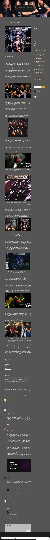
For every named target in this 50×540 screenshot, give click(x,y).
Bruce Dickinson (41, 55)
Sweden (43, 79)
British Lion (36, 55)
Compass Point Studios (38, 58)
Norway (41, 73)
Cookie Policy (15, 538)
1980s (37, 50)
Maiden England (40, 66)
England (44, 61)
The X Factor (24, 381)
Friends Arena (37, 62)
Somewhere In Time (36, 78)
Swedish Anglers (9, 399)
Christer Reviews (37, 57)
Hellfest (35, 64)
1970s (34, 50)
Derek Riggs (43, 59)
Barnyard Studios (41, 53)
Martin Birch (41, 70)
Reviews (7, 375)
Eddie (11, 379)
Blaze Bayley (40, 54)
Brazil (43, 54)
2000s (44, 50)
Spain (42, 78)
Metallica (37, 72)
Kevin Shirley (41, 65)
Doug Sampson (36, 61)
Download (39, 61)
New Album (39, 72)
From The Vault (36, 30)
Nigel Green (13, 381)
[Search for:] (39, 87)
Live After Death (36, 66)
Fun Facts (35, 32)
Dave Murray (7, 379)
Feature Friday (36, 28)
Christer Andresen (14, 24)
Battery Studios (35, 54)
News (35, 39)
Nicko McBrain (7, 381)
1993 (42, 50)
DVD (40, 61)
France (35, 62)
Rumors (35, 43)
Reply (8, 406)
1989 (38, 50)
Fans (34, 26)
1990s (40, 50)
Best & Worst (36, 24)
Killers (44, 65)
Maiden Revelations (25, 7)
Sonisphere (40, 78)
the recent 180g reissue (15, 214)
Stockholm (40, 79)
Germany (40, 62)
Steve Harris (18, 381)
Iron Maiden (20, 379)
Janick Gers (25, 379)
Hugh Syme (15, 379)
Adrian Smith (36, 53)
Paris (42, 73)
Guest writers (42, 62)
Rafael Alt (8, 428)
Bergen (38, 54)
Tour (34, 45)
